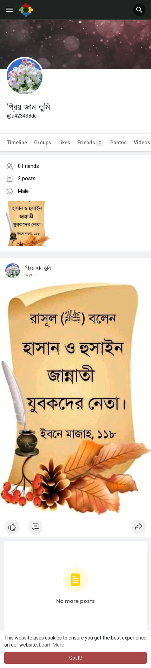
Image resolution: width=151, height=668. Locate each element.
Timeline (17, 142)
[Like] (75, 528)
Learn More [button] (51, 645)
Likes (64, 142)
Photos (118, 142)
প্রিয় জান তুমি (38, 268)
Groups (42, 142)
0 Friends (28, 166)
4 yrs (30, 274)
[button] (139, 10)
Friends (89, 142)
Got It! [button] (75, 658)
